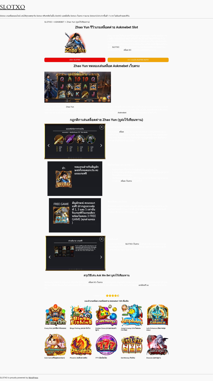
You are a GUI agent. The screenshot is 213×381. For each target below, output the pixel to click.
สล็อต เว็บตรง (126, 181)
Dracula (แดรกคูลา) (153, 358)
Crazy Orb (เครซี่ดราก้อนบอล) (55, 328)
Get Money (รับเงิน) (128, 358)
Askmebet (122, 112)
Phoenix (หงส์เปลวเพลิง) (78, 358)
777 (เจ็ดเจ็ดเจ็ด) (101, 358)
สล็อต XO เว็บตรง (96, 282)
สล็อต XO (127, 50)
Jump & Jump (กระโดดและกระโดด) (131, 329)
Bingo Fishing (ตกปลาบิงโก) (80, 328)
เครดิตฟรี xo (143, 285)
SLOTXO (12, 7)
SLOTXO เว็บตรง (132, 244)
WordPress (33, 378)
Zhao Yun (70, 107)
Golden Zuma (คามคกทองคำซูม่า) (105, 329)
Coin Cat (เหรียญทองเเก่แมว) (54, 358)
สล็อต (121, 132)
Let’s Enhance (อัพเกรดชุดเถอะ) (155, 329)
